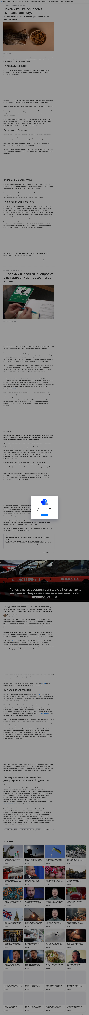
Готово (44, 515)
